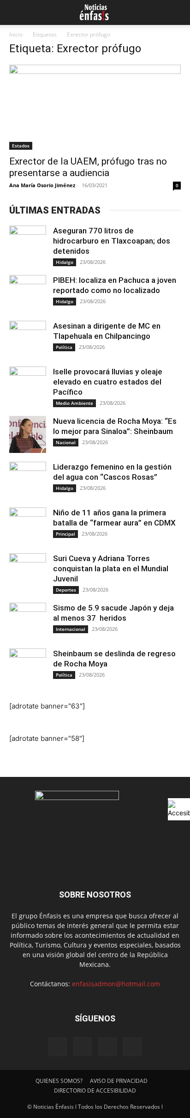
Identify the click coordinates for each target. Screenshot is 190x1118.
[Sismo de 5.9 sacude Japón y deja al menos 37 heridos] (27, 621)
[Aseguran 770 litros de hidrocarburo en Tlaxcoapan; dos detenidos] (27, 244)
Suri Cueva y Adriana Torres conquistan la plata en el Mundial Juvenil (110, 568)
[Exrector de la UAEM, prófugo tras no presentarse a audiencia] (95, 107)
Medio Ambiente (74, 403)
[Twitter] (107, 1047)
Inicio (16, 34)
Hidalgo (64, 262)
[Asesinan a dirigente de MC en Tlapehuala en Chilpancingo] (27, 339)
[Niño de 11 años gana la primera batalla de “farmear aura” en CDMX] (27, 525)
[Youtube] (132, 1047)
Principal (65, 534)
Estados (21, 145)
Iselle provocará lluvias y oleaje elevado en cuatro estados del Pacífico (107, 382)
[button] (15, 12)
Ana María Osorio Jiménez (42, 185)
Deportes (66, 589)
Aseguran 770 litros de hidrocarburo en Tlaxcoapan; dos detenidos (111, 241)
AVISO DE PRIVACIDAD (119, 1081)
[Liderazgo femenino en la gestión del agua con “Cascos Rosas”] (27, 480)
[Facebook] (57, 1047)
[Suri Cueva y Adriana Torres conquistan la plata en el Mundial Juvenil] (27, 571)
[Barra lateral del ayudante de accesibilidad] (179, 809)
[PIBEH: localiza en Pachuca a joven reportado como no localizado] (27, 293)
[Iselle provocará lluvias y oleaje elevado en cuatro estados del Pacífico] (27, 385)
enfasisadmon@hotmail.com (116, 983)
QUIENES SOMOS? (59, 1081)
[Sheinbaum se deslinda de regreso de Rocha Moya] (27, 666)
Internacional (70, 629)
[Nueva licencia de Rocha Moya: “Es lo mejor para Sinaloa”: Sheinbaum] (27, 434)
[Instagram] (82, 1046)
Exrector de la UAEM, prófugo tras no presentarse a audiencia (88, 167)
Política (64, 347)
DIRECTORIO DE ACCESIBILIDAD (95, 1090)
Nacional (66, 442)
